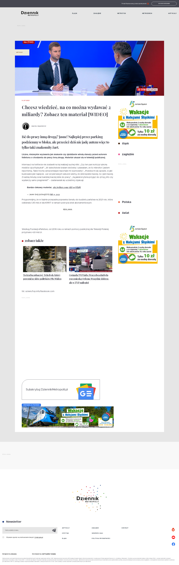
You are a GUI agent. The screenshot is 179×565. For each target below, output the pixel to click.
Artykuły (172, 13)
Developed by (37, 554)
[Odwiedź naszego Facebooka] (173, 544)
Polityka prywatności (101, 538)
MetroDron (147, 13)
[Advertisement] (65, 34)
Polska (126, 202)
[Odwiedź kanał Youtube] (173, 537)
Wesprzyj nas (97, 533)
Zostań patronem (164, 3)
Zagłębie (97, 13)
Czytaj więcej (38, 537)
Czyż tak (65, 533)
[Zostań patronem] (173, 529)
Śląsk (74, 13)
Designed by (6, 554)
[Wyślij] (54, 530)
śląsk (125, 143)
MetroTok (121, 13)
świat (125, 213)
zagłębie (127, 154)
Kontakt (125, 528)
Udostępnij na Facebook (31, 405)
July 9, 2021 (55, 194)
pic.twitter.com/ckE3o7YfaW (67, 187)
